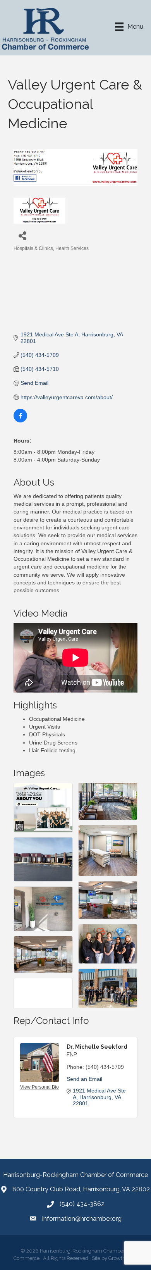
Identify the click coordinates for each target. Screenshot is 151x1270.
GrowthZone (122, 1258)
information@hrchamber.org (82, 1218)
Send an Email (84, 1079)
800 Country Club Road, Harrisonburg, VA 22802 (81, 1189)
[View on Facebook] (20, 420)
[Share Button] (22, 235)
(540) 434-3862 (82, 1204)
